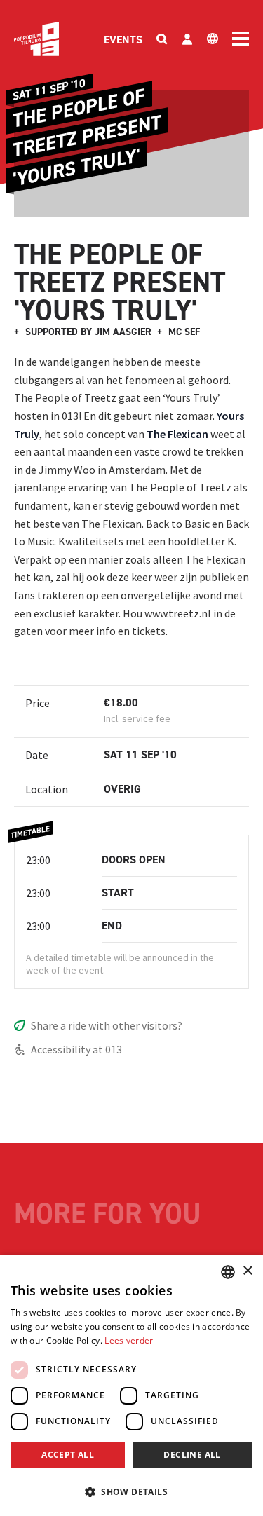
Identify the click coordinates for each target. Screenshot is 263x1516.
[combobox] (228, 1272)
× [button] (247, 1271)
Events (123, 39)
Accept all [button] (67, 1455)
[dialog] (131, 1385)
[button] (131, 1491)
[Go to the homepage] (36, 39)
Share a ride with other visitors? (106, 1025)
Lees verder (128, 1340)
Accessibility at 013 (76, 1049)
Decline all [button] (191, 1455)
